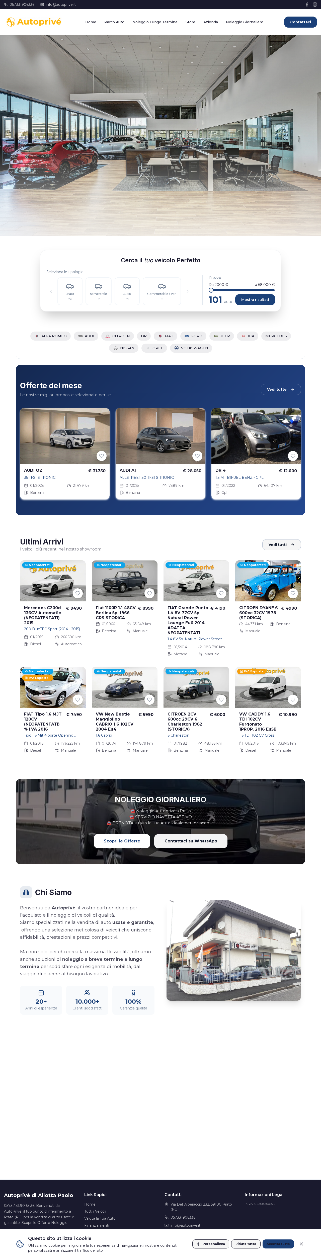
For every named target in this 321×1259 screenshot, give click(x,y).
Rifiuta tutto (245, 1244)
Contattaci (300, 22)
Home (90, 22)
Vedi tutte (277, 389)
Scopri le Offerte (122, 841)
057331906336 (22, 4)
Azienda (210, 22)
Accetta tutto (278, 1244)
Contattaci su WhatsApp (191, 841)
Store (190, 22)
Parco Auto (114, 22)
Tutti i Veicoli (95, 1211)
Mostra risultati (255, 299)
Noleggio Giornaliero (244, 22)
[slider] (211, 290)
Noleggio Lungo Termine (155, 22)
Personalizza (214, 1244)
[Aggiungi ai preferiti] (102, 456)
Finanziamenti (96, 1225)
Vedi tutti (278, 544)
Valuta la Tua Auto (100, 1218)
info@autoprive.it (61, 4)
